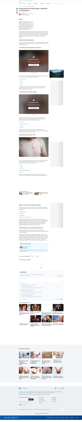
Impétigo (21, 80)
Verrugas (21, 172)
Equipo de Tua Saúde (27, 15)
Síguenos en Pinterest (63, 388)
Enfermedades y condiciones (30, 6)
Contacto (40, 402)
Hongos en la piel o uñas (24, 123)
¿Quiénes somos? (41, 397)
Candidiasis (22, 127)
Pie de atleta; (22, 122)
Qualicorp (77, 417)
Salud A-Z (24, 6)
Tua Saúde (20, 6)
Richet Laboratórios (72, 417)
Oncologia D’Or (62, 417)
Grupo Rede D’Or (45, 413)
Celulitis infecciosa (23, 79)
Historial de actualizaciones (24, 259)
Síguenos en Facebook (60, 388)
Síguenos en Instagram (58, 388)
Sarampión (21, 168)
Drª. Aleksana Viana (27, 246)
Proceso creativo (41, 399)
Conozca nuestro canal (55, 388)
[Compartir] (17, 8)
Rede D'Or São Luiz (56, 417)
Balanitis (21, 125)
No (37, 256)
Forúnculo (21, 84)
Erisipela (21, 82)
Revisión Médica (54, 399)
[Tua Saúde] (22, 3)
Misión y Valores (54, 397)
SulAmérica (66, 417)
